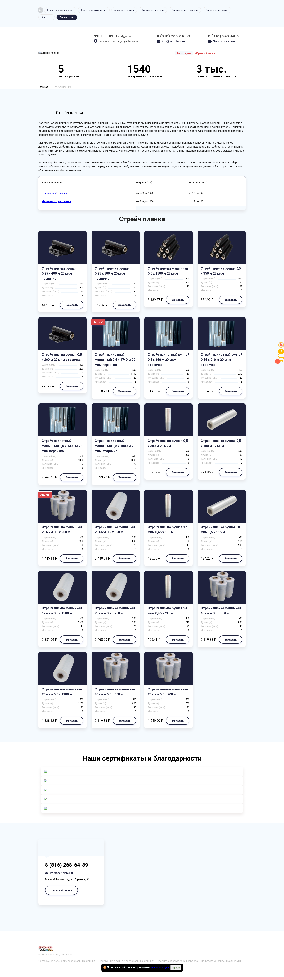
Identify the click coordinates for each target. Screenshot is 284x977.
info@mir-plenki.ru (173, 41)
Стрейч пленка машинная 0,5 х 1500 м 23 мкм (168, 270)
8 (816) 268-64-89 (173, 36)
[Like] (281, 346)
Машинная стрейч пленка (56, 201)
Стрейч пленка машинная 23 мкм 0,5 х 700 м (168, 691)
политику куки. (160, 967)
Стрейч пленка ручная (153, 10)
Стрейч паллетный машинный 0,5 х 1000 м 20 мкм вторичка (115, 446)
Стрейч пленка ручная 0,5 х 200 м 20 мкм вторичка (62, 357)
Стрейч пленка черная (217, 10)
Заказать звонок (224, 41)
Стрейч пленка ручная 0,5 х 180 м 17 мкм (221, 443)
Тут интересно (66, 17)
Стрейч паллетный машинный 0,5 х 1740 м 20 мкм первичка (115, 360)
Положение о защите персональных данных (126, 961)
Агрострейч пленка (124, 10)
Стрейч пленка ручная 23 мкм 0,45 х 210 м (167, 610)
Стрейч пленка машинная (93, 10)
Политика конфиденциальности (221, 961)
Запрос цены (184, 53)
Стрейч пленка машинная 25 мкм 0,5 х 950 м (62, 529)
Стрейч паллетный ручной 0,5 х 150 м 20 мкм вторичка (168, 360)
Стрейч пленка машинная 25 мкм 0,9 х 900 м (115, 610)
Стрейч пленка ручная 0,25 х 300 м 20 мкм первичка (112, 273)
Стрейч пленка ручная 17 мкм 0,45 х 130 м (167, 529)
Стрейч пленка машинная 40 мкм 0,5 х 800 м (221, 610)
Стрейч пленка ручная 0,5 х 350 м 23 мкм (221, 270)
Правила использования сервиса (177, 961)
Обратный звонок (205, 53)
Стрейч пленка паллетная (60, 10)
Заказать (71, 305)
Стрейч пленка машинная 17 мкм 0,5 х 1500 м (62, 610)
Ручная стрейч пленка (54, 193)
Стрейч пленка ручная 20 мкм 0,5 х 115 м (220, 529)
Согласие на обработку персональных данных (66, 961)
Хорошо (175, 967)
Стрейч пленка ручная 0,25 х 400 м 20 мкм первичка (59, 273)
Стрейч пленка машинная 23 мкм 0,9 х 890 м (115, 529)
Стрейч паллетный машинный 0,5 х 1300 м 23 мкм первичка (62, 446)
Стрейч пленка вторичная (185, 10)
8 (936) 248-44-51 (224, 36)
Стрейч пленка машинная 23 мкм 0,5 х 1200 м (62, 691)
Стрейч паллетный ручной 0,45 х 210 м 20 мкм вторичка (221, 360)
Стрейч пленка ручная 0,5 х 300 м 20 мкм (168, 443)
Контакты (47, 17)
